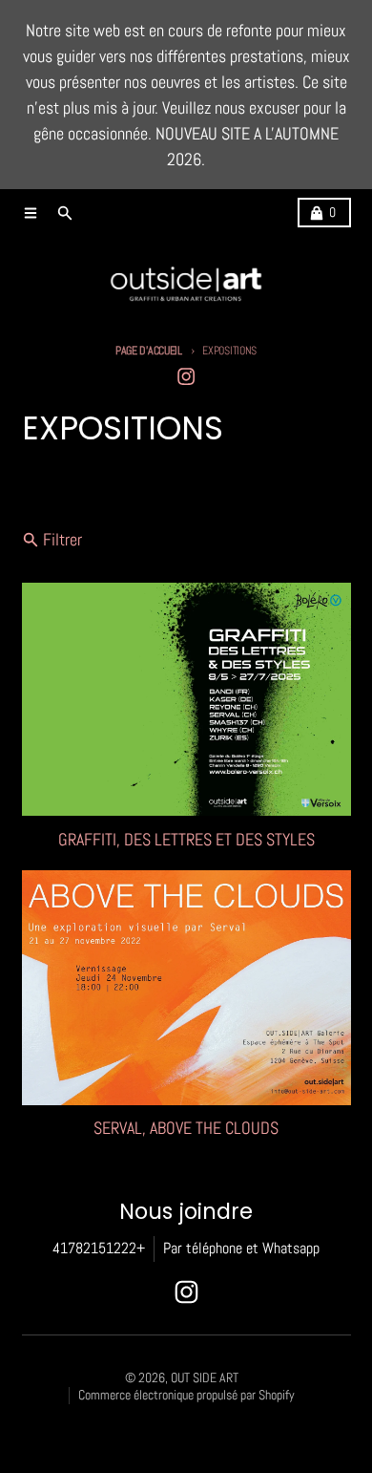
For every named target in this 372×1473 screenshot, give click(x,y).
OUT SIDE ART (204, 1378)
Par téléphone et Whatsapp (241, 1248)
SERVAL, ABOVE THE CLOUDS (186, 1128)
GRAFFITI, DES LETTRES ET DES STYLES (186, 839)
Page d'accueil (148, 350)
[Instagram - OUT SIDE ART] (185, 377)
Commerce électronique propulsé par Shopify (186, 1395)
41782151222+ (98, 1248)
